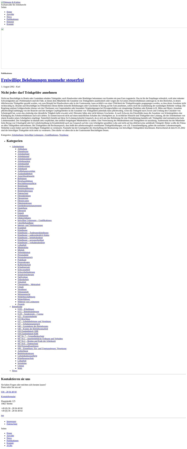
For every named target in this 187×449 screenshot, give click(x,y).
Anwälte (10, 14)
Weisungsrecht (24, 294)
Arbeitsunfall (23, 164)
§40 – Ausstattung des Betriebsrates (33, 326)
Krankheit (22, 228)
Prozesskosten (24, 262)
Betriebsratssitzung (26, 353)
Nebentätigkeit (24, 252)
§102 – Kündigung (26, 309)
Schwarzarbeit (24, 269)
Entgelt (21, 213)
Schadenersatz (24, 267)
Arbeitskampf (23, 156)
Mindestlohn (23, 247)
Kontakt (10, 24)
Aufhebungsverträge (26, 171)
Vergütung (63, 135)
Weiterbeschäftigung (26, 297)
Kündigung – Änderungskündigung (33, 233)
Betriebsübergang (25, 191)
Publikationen (12, 19)
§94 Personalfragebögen (28, 346)
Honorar (10, 22)
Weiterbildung (24, 299)
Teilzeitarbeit (23, 279)
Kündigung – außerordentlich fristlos (33, 235)
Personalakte (23, 255)
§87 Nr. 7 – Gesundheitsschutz (31, 336)
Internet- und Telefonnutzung (30, 225)
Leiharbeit (22, 245)
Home (9, 12)
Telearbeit (22, 282)
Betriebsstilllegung (26, 188)
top (2, 415)
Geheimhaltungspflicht (27, 356)
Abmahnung (23, 151)
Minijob (21, 250)
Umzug (21, 366)
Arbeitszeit (22, 169)
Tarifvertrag (23, 277)
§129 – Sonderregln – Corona (30, 314)
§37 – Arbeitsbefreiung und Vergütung (34, 321)
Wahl (20, 368)
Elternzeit (22, 210)
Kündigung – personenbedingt (31, 240)
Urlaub (21, 287)
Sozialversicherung (26, 274)
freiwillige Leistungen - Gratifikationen (41, 135)
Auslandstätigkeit (25, 173)
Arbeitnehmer (17, 135)
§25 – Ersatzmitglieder (27, 316)
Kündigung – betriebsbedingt (30, 237)
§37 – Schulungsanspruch (29, 324)
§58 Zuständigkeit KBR (28, 334)
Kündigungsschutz (26, 358)
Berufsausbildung (25, 181)
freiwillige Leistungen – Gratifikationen (35, 220)
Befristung (22, 178)
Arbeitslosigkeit (24, 159)
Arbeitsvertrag (24, 166)
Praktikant (22, 260)
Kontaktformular (8, 396)
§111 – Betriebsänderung (28, 311)
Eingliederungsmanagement (29, 205)
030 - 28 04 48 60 (9, 392)
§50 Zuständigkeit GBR (28, 331)
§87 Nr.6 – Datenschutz (28, 343)
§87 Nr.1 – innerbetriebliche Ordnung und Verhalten (40, 338)
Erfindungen (23, 215)
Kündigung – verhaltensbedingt (31, 242)
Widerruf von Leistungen (28, 302)
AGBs (9, 445)
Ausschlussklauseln (26, 176)
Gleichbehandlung (25, 223)
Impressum (11, 421)
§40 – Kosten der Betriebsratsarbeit (33, 329)
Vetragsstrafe (23, 292)
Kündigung (22, 230)
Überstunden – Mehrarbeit (29, 284)
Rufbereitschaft (24, 265)
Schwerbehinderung (26, 272)
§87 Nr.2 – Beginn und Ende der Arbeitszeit (37, 341)
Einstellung (22, 208)
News (9, 17)
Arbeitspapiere (24, 161)
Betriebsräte (23, 186)
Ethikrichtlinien (24, 218)
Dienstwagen (23, 201)
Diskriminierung (25, 203)
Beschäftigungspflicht (27, 183)
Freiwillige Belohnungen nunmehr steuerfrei (42, 79)
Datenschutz (23, 193)
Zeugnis (21, 304)
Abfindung (22, 149)
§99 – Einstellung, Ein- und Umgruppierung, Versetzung (42, 348)
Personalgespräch (25, 257)
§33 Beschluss (24, 319)
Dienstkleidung (24, 196)
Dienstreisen (23, 198)
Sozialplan (22, 363)
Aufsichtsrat (23, 351)
